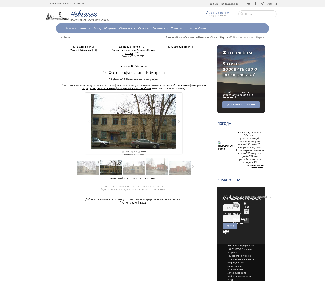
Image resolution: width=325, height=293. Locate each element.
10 (124, 178)
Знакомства (228, 180)
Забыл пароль (226, 231)
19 (142, 178)
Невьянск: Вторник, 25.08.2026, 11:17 (67, 3)
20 (145, 178)
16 (136, 178)
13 (129, 178)
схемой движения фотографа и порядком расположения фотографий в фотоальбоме (144, 86)
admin (143, 152)
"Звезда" (237, 214)
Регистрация (129, 202)
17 (138, 178)
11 (125, 178)
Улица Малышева (178, 46)
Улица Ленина (81, 46)
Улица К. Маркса (129, 46)
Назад (66, 37)
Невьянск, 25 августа (250, 132)
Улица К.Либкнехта (81, 50)
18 (140, 178)
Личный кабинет (219, 12)
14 (131, 178)
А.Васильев (238, 223)
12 (127, 178)
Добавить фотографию (241, 104)
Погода (224, 123)
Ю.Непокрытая (239, 218)
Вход (143, 202)
